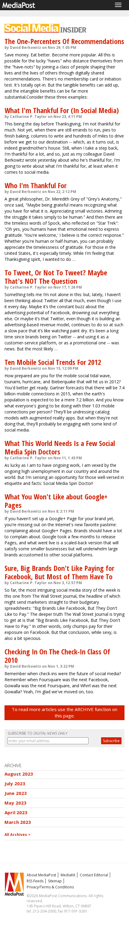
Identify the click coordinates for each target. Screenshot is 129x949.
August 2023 (18, 774)
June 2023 (15, 793)
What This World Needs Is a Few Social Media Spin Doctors (59, 447)
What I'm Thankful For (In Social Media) (61, 110)
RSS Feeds (35, 881)
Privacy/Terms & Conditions (50, 887)
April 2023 (16, 812)
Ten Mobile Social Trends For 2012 (52, 362)
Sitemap (55, 881)
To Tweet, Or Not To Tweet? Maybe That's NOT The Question (55, 276)
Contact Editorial (94, 875)
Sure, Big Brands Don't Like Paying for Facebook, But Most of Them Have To (59, 572)
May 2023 (15, 803)
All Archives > (17, 834)
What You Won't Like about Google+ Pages (55, 501)
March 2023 (17, 822)
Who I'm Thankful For (35, 185)
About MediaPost (41, 875)
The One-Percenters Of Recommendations (64, 41)
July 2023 (14, 783)
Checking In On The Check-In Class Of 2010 (57, 656)
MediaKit (68, 875)
